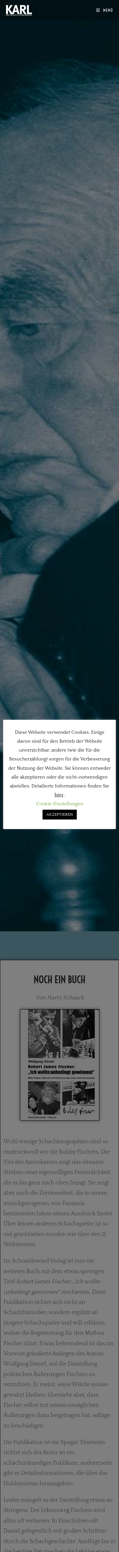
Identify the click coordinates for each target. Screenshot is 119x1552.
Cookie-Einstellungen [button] (59, 803)
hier (59, 795)
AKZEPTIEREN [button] (59, 814)
